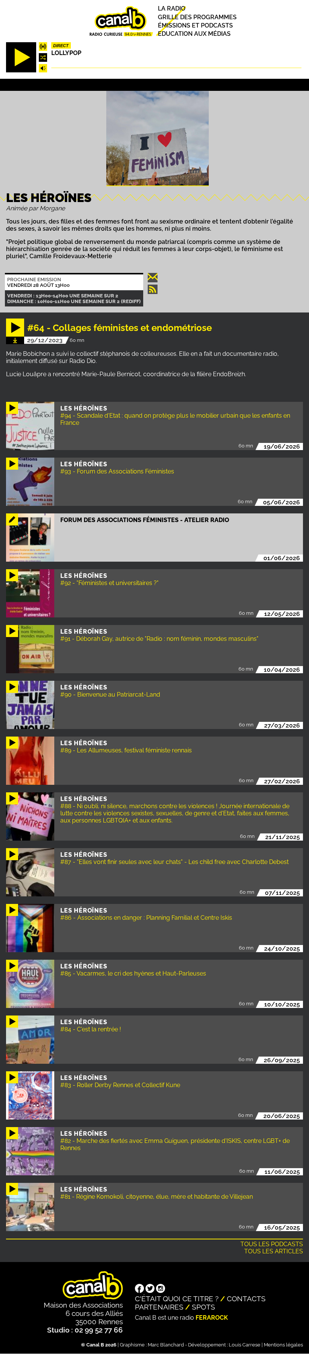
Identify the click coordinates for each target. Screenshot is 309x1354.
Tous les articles (273, 1251)
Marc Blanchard (166, 1345)
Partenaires (159, 1307)
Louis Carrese (244, 1345)
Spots (203, 1307)
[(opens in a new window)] (139, 1289)
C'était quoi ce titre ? (177, 1298)
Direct (61, 45)
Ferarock (212, 1317)
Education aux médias (194, 33)
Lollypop (66, 53)
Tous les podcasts (271, 1244)
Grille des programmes (197, 17)
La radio (171, 8)
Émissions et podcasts (195, 25)
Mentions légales (283, 1345)
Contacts (246, 1298)
